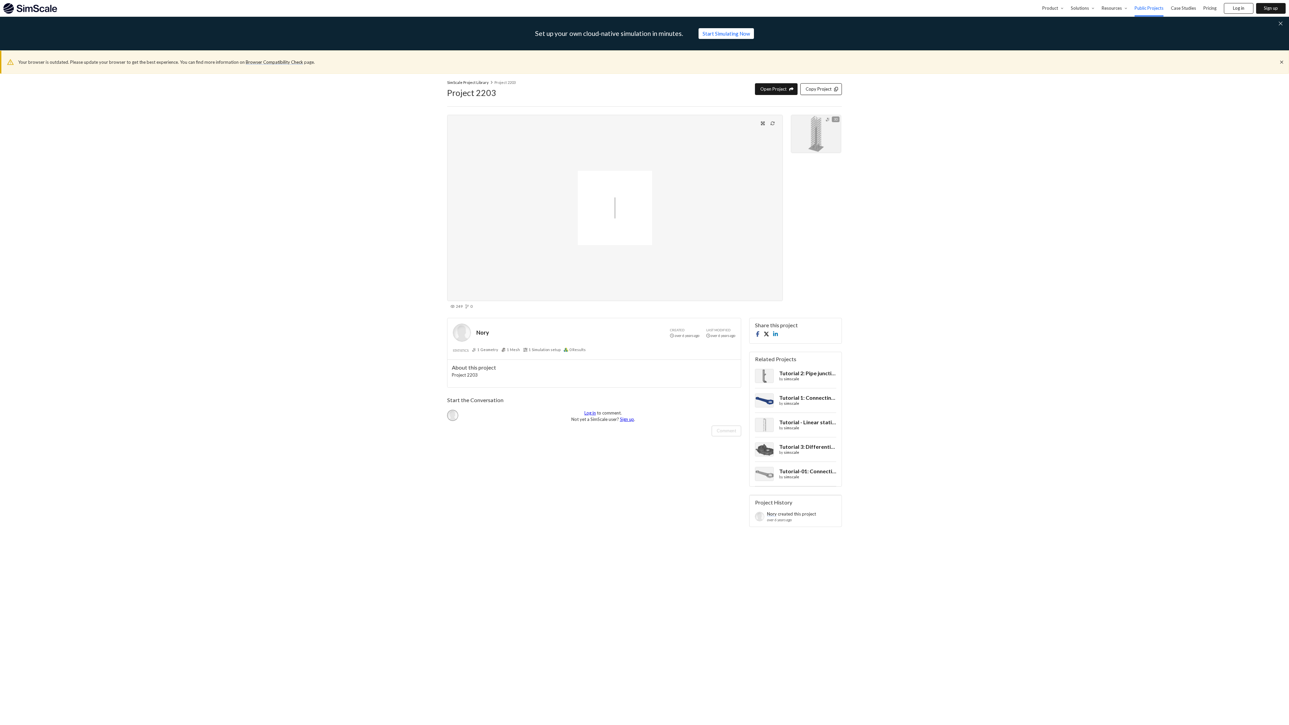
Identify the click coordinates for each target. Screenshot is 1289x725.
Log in (1238, 8)
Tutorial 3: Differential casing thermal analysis (807, 446)
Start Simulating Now (726, 34)
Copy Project (818, 89)
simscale (791, 379)
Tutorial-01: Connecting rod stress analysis (807, 471)
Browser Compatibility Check (274, 62)
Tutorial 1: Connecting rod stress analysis (807, 397)
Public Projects (1149, 8)
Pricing (1209, 8)
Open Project (773, 89)
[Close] (1281, 62)
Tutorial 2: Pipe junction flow (807, 373)
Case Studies (1183, 8)
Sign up (1271, 8)
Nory (482, 332)
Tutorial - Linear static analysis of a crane (807, 422)
